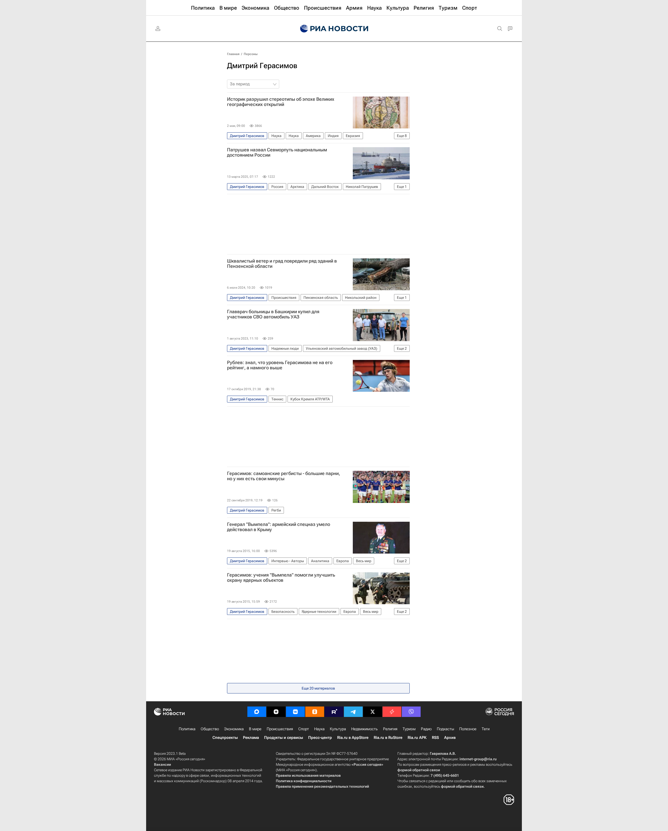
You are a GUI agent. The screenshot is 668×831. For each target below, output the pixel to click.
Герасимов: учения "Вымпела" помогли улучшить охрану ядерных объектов (281, 577)
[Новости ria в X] (372, 712)
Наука (319, 729)
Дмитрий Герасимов (262, 65)
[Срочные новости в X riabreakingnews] (392, 712)
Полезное (467, 729)
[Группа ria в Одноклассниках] (314, 712)
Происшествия (280, 729)
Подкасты (445, 729)
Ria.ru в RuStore (388, 737)
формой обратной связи (418, 770)
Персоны (251, 54)
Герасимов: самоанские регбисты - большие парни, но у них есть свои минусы (283, 476)
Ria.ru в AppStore (352, 737)
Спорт (303, 729)
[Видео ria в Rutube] (334, 712)
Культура (338, 729)
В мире (255, 729)
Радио (426, 729)
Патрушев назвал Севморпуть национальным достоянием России (277, 152)
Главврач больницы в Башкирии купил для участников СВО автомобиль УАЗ (273, 314)
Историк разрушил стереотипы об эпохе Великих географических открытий (280, 102)
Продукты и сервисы (283, 737)
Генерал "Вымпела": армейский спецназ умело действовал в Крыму (278, 527)
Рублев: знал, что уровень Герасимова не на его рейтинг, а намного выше (279, 365)
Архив (450, 737)
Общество (210, 729)
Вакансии (162, 764)
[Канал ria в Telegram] (353, 712)
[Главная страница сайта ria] (334, 29)
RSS (435, 737)
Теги (486, 729)
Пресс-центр (320, 737)
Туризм (409, 729)
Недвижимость (364, 729)
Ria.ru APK (417, 737)
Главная (233, 54)
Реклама (251, 737)
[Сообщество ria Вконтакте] (295, 712)
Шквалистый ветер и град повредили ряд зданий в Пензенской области (282, 263)
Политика (187, 729)
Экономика (234, 729)
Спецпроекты (225, 737)
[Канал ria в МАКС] (256, 712)
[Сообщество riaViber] (411, 712)
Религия (390, 729)
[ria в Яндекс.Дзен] (276, 712)
